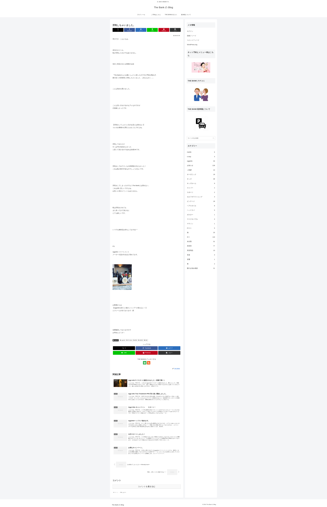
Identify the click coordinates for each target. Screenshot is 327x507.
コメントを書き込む (146, 486)
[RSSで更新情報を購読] (148, 362)
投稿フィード (191, 36)
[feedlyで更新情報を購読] (144, 362)
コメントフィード (193, 40)
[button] (175, 30)
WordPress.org (192, 44)
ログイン (190, 31)
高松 (146, 340)
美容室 (141, 340)
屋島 (136, 340)
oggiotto (116, 340)
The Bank (130, 340)
